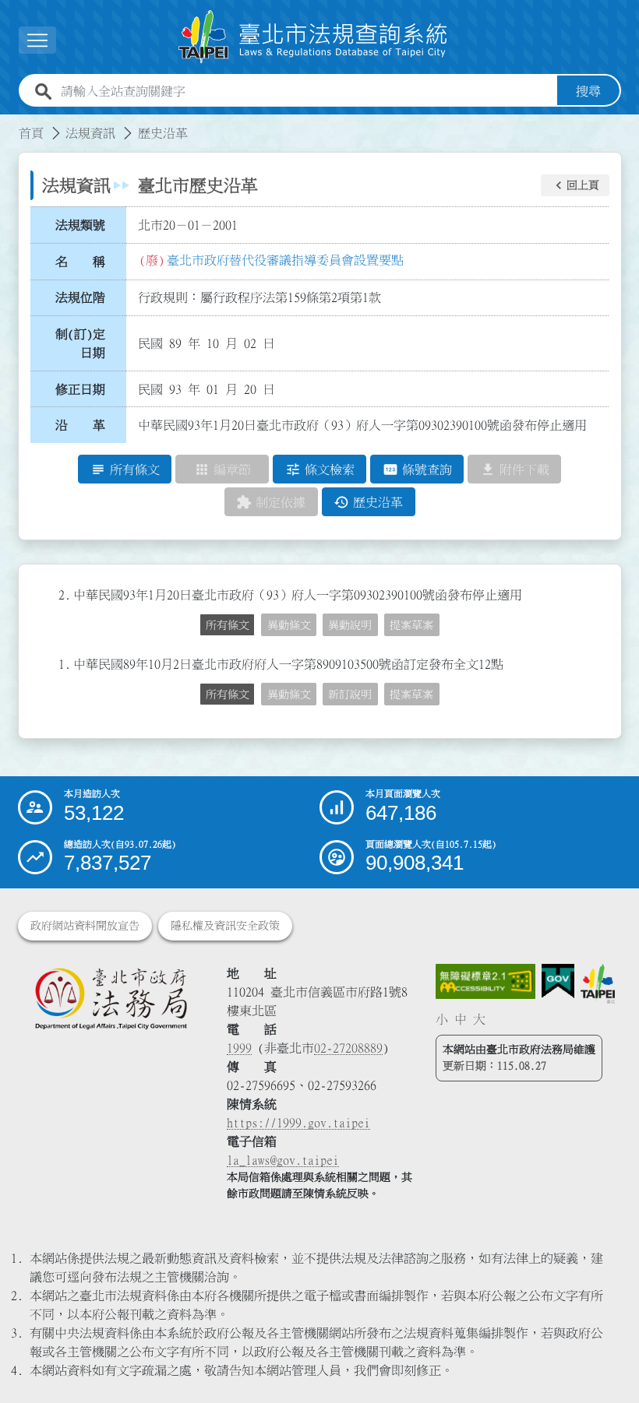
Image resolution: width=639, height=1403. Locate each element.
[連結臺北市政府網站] (598, 984)
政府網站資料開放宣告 (84, 925)
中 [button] (460, 1019)
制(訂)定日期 (80, 343)
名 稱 (80, 261)
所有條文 (227, 625)
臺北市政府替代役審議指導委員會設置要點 (285, 260)
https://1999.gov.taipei (298, 1122)
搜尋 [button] (588, 91)
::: (9, 124)
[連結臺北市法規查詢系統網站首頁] (313, 37)
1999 (239, 1048)
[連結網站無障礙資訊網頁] (485, 981)
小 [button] (442, 1019)
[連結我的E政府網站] (558, 981)
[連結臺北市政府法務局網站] (110, 998)
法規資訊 (90, 133)
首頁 (31, 133)
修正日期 (80, 389)
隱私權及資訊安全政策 (225, 925)
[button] (575, 185)
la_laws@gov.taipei (283, 1160)
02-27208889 (348, 1048)
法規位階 (80, 297)
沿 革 (80, 425)
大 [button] (479, 1019)
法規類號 (80, 225)
